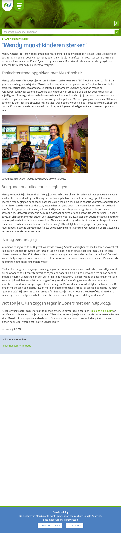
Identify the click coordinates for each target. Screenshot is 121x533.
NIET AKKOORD (74, 526)
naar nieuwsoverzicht (16, 39)
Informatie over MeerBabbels (17, 345)
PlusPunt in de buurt (101, 310)
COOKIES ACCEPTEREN (50, 526)
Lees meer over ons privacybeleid (60, 519)
